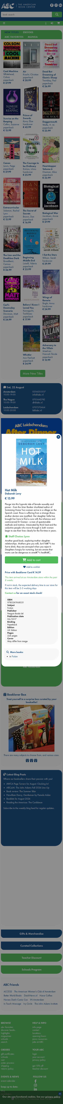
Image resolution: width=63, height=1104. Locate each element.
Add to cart (33, 560)
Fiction (15, 656)
